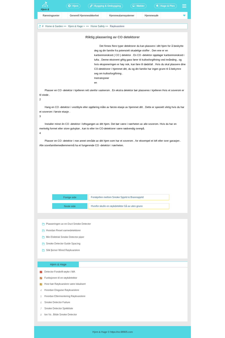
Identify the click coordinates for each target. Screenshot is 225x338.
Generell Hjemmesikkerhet (84, 15)
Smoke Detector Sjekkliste (58, 308)
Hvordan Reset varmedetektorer (63, 230)
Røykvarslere (117, 26)
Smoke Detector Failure (57, 302)
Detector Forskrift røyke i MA (59, 271)
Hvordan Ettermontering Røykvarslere (64, 296)
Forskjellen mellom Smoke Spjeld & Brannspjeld (117, 197)
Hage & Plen (167, 6)
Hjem (75, 6)
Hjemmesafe (151, 15)
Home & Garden (54, 26)
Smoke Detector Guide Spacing (63, 243)
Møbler (140, 6)
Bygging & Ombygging (107, 6)
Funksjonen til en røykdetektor (60, 278)
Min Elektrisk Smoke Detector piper (65, 237)
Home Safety (98, 26)
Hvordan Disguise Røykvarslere (61, 290)
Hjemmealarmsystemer (121, 15)
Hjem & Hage (75, 26)
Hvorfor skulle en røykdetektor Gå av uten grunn (117, 206)
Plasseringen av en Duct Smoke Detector (68, 224)
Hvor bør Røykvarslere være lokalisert (65, 284)
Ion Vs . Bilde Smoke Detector (60, 314)
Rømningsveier (51, 15)
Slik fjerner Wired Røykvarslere (63, 250)
